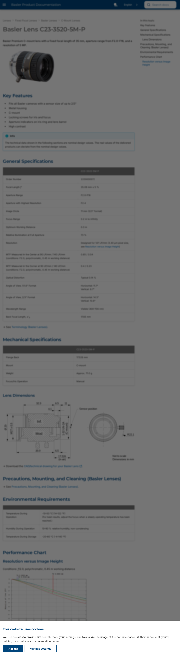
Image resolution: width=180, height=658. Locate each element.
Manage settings (40, 648)
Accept (13, 648)
